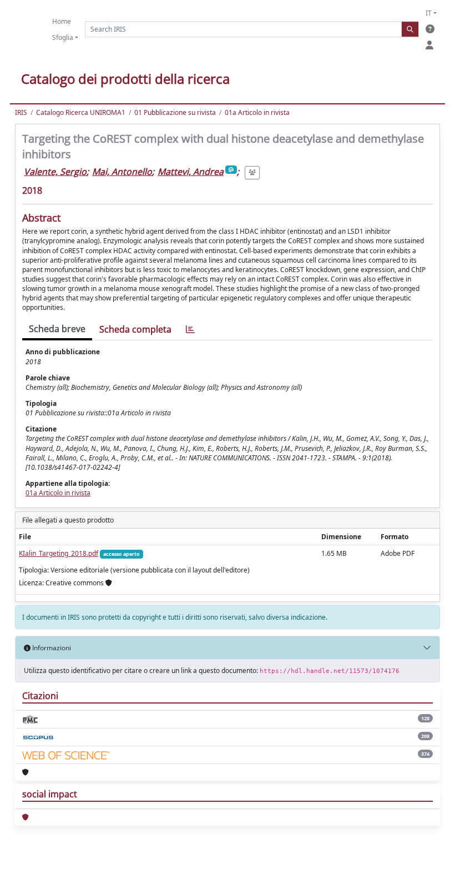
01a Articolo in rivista (257, 112)
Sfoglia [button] (62, 37)
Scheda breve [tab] (57, 329)
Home (61, 21)
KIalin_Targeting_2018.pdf (58, 553)
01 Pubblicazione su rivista (175, 112)
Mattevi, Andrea (191, 171)
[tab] (190, 329)
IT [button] (429, 13)
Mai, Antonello (122, 171)
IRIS (21, 112)
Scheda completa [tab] (135, 329)
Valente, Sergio (55, 171)
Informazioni (51, 647)
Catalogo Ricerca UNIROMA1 (80, 112)
